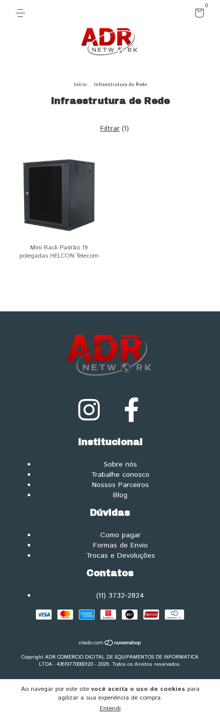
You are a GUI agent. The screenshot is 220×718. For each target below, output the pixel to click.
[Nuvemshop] (110, 644)
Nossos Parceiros (120, 485)
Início (80, 84)
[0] (198, 15)
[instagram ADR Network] (89, 411)
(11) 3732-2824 (120, 595)
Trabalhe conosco (120, 475)
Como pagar (120, 535)
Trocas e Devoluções (120, 556)
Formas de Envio (120, 545)
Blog (120, 495)
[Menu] (22, 13)
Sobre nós (120, 464)
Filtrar (110, 128)
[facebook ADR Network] (131, 411)
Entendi (110, 708)
